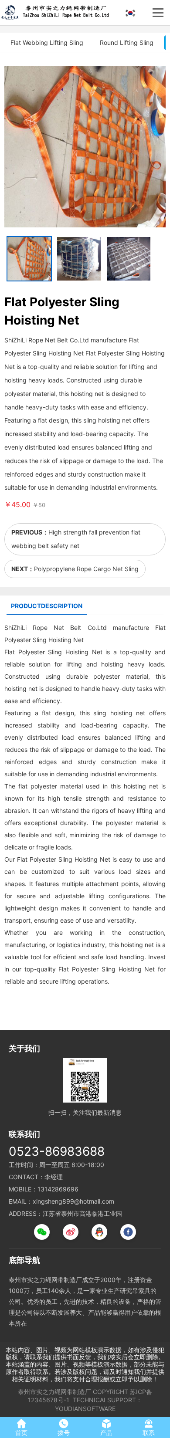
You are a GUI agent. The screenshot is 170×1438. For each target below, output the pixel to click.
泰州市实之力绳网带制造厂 (54, 1391)
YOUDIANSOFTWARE (85, 1408)
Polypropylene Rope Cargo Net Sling (86, 568)
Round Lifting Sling (126, 42)
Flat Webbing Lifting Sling (46, 42)
